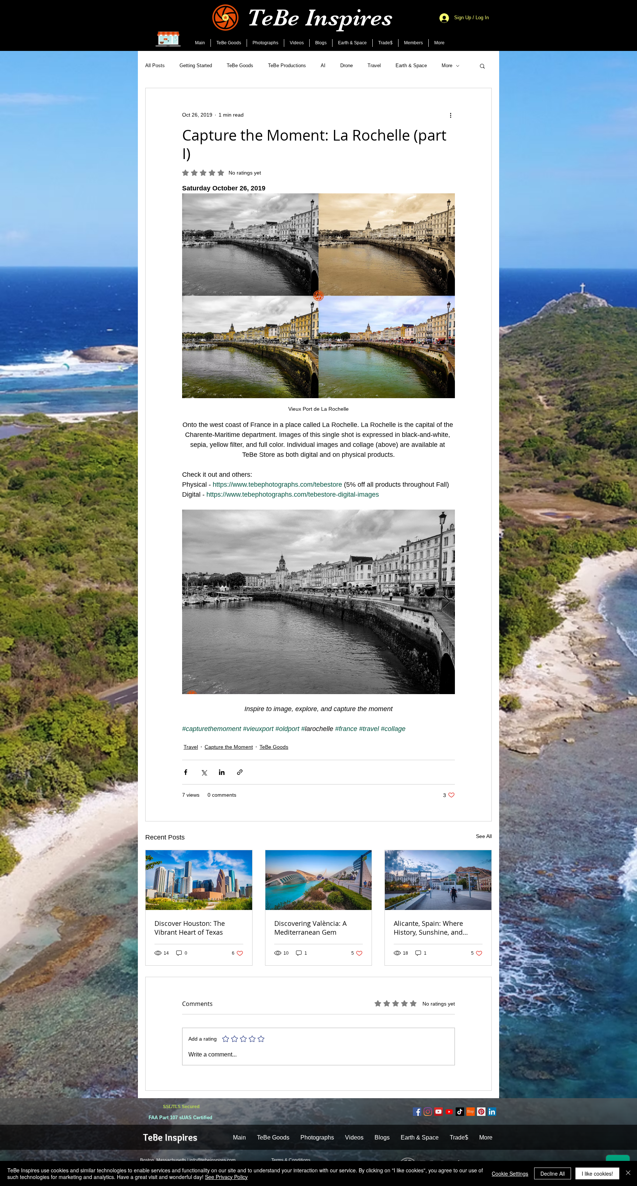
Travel (374, 65)
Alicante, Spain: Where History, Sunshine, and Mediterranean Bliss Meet (433, 928)
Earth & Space (411, 65)
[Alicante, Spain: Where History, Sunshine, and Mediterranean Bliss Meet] (438, 880)
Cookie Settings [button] (510, 1173)
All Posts (155, 65)
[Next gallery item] (446, 602)
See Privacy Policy (226, 1176)
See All (484, 836)
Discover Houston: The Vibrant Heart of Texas (189, 928)
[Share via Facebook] (185, 772)
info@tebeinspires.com (212, 1160)
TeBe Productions (287, 65)
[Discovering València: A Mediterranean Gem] (318, 880)
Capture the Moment (229, 747)
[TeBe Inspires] (460, 1111)
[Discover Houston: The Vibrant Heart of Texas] (199, 880)
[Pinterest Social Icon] (481, 1111)
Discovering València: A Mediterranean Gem (310, 928)
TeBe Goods (240, 65)
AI (323, 65)
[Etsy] (470, 1111)
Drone (346, 65)
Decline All (552, 1173)
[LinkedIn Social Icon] (492, 1111)
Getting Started (196, 65)
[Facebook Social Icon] (417, 1111)
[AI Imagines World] (449, 1111)
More (447, 65)
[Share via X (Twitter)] (203, 772)
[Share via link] (239, 772)
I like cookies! (597, 1173)
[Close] (628, 1173)
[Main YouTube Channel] (438, 1111)
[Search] (491, 25)
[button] (482, 66)
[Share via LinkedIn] (221, 772)
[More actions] (450, 114)
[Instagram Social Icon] (428, 1111)
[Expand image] (318, 602)
